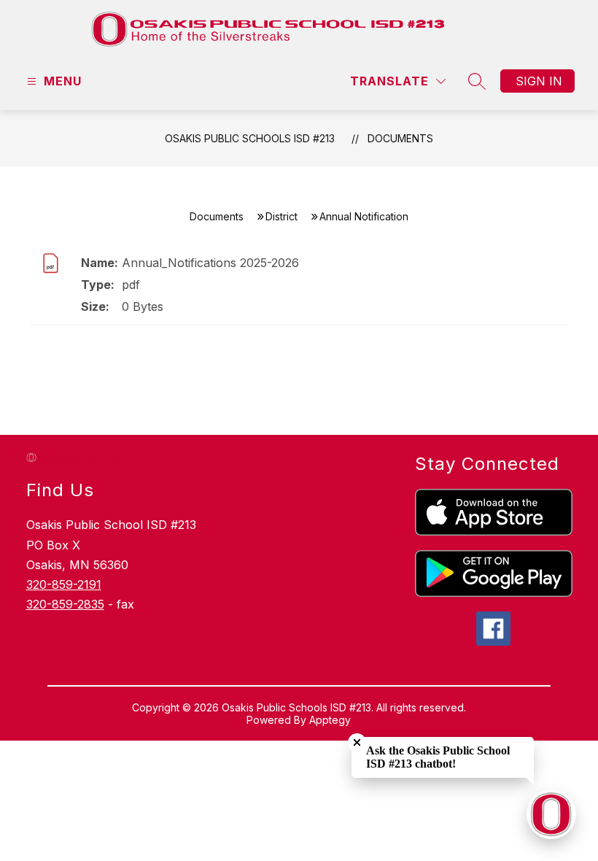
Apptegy (330, 720)
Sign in (539, 81)
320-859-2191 (63, 584)
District (281, 216)
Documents (400, 138)
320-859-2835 (65, 604)
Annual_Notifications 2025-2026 (210, 262)
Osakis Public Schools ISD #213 (250, 138)
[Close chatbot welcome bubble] (357, 742)
